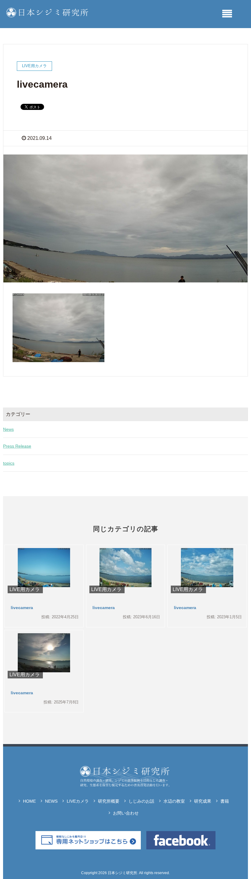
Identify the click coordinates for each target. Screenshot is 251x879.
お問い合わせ (126, 813)
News (8, 429)
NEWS (51, 801)
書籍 (224, 801)
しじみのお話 (141, 801)
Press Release (17, 446)
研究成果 (202, 801)
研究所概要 (108, 801)
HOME (29, 801)
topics (8, 463)
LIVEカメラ (78, 801)
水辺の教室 (174, 801)
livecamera (22, 607)
